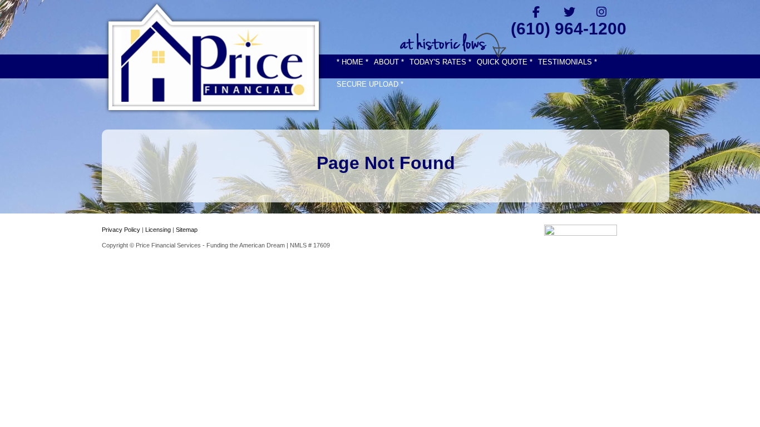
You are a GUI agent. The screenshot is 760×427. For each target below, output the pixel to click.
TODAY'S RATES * (440, 62)
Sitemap (187, 229)
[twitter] (569, 12)
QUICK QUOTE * (504, 62)
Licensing (158, 229)
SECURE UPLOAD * (370, 84)
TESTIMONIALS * (567, 62)
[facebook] (536, 12)
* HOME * (352, 62)
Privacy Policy (121, 229)
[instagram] (602, 12)
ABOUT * (389, 62)
